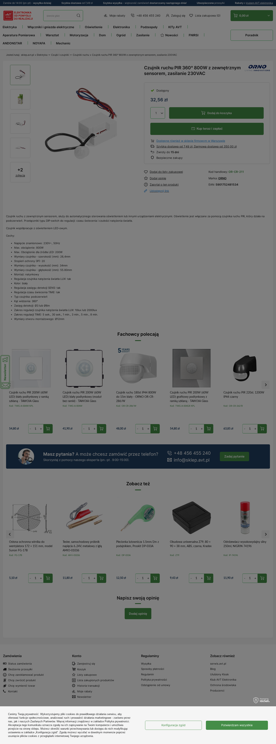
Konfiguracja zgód (173, 725)
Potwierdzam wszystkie (237, 725)
